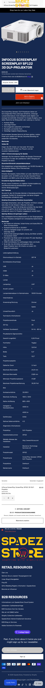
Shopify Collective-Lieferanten (12, 615)
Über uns (5, 573)
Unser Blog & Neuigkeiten (10, 579)
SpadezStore (18, 675)
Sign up (22, 657)
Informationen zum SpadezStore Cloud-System (18, 602)
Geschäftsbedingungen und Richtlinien (22, 679)
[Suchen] (7, 4)
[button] (29, 97)
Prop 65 (4, 583)
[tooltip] (42, 98)
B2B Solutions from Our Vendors (13, 609)
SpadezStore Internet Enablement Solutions (16, 619)
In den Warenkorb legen (30, 90)
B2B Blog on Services (9, 622)
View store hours (10, 531)
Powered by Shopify (30, 675)
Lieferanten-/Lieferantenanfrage (12, 606)
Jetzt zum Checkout (22, 103)
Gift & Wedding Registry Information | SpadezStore (19, 586)
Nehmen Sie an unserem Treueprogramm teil (16, 576)
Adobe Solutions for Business (11, 625)
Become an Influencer (9, 589)
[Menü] (2, 4)
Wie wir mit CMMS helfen (10, 612)
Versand (18, 515)
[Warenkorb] (42, 4)
